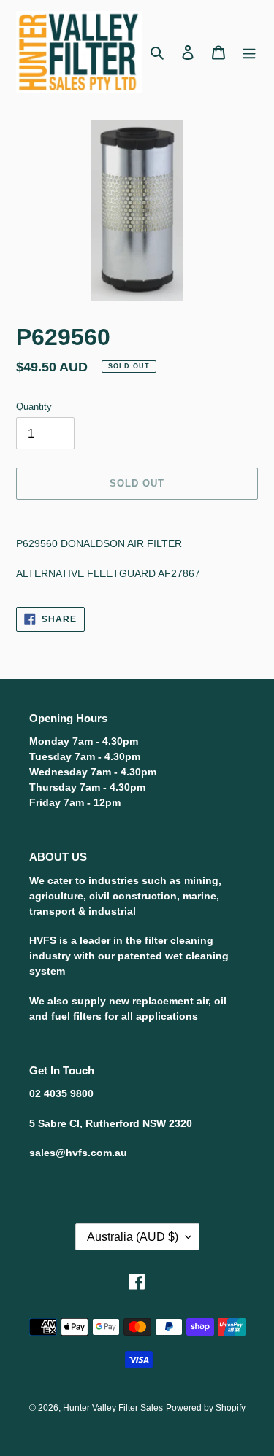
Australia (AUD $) (132, 1237)
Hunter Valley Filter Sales (113, 1408)
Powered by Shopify (206, 1408)
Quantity (34, 406)
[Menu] (249, 52)
